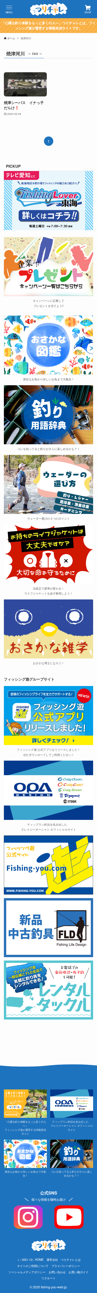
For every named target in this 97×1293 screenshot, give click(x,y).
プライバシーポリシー (65, 1266)
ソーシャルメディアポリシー (27, 1272)
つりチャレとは (71, 1259)
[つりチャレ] (48, 9)
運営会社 (52, 1259)
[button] (9, 9)
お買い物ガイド (78, 1272)
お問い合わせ (57, 1272)
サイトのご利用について (32, 1266)
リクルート (48, 1278)
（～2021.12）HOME (30, 1259)
